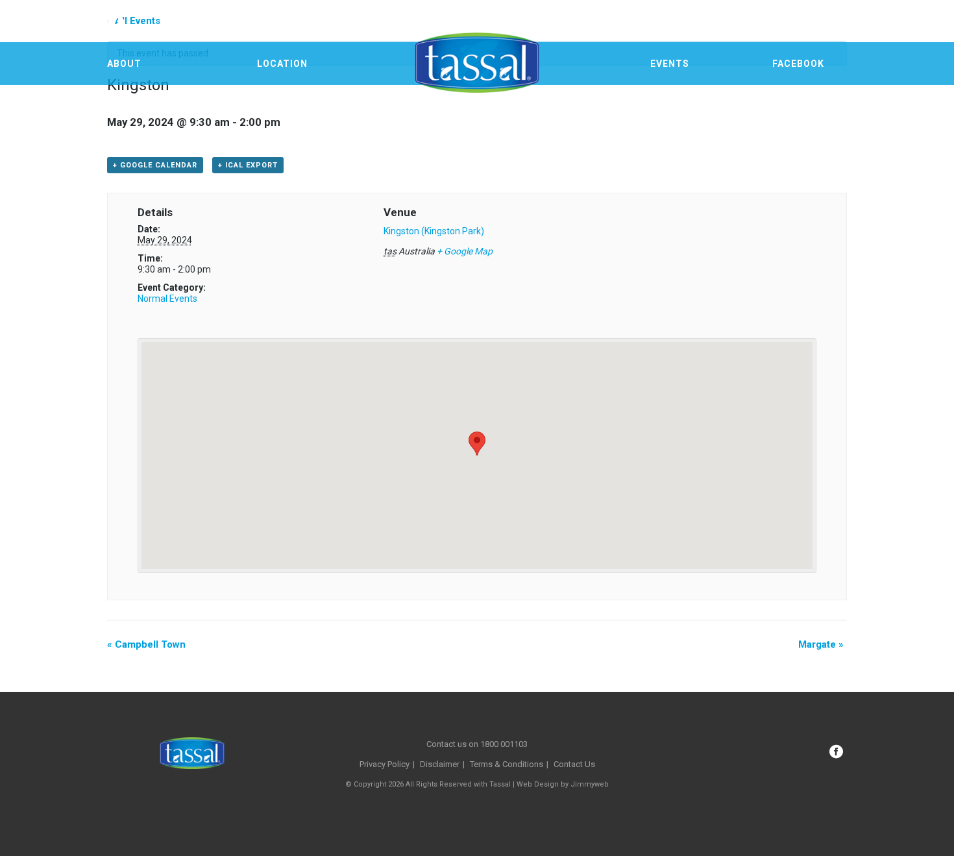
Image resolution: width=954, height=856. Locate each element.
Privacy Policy (385, 764)
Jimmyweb (589, 784)
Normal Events (167, 298)
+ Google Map (465, 251)
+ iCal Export (248, 165)
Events (669, 63)
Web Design (538, 784)
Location (282, 63)
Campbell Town (146, 644)
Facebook (798, 63)
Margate (821, 644)
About (124, 63)
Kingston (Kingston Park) (434, 231)
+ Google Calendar (155, 165)
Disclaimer (439, 764)
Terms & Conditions (506, 764)
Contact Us (574, 764)
